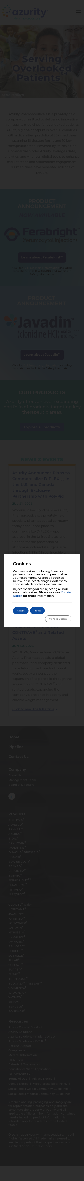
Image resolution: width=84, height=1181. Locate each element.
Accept (21, 610)
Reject (37, 610)
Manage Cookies (58, 618)
